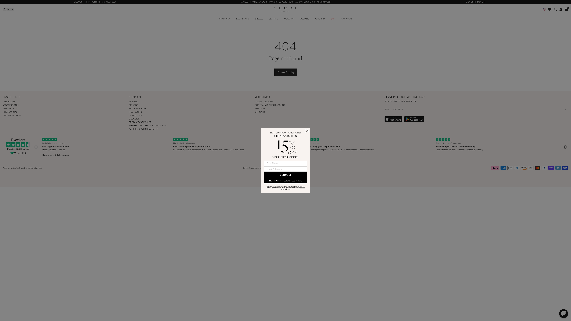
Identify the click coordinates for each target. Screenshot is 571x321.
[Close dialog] (307, 131)
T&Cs (288, 189)
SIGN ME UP (285, 175)
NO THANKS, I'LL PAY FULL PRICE (285, 180)
